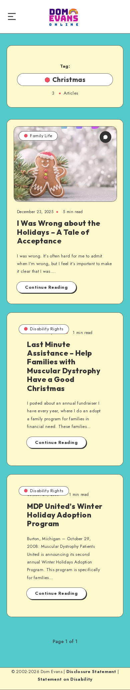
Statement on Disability (65, 679)
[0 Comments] (105, 137)
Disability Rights (47, 328)
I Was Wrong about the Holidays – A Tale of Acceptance (58, 231)
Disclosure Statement (91, 671)
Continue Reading (46, 287)
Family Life (41, 135)
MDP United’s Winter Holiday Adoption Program (65, 515)
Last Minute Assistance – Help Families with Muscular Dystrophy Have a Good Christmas (63, 366)
